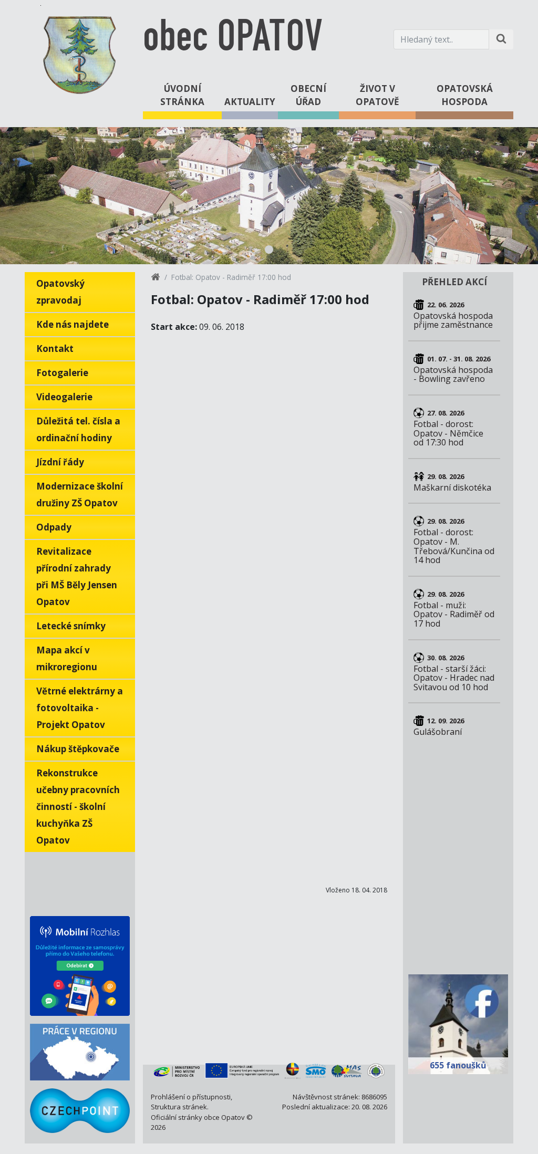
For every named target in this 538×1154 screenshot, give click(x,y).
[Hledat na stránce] (501, 39)
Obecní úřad (308, 95)
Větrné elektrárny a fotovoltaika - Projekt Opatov (79, 708)
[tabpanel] (269, 195)
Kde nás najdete (72, 324)
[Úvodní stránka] (155, 279)
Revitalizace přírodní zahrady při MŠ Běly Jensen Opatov (76, 576)
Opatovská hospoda (465, 95)
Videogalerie (64, 397)
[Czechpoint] (80, 1110)
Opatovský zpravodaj (60, 291)
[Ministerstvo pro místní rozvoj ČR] (176, 1070)
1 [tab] (269, 249)
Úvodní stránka (182, 95)
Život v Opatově (377, 95)
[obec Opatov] (79, 53)
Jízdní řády (60, 462)
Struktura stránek (179, 1106)
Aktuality (249, 102)
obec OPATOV (232, 39)
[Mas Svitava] (347, 1070)
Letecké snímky (71, 626)
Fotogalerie (62, 373)
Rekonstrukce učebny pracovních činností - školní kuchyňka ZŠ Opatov (78, 806)
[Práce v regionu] (80, 1052)
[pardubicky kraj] (292, 1071)
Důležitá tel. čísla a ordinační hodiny (78, 429)
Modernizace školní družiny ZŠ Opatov (79, 494)
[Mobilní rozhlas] (80, 966)
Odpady (53, 527)
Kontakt (55, 348)
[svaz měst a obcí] (316, 1071)
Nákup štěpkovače (77, 749)
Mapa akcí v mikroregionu (66, 658)
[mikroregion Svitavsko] (376, 1070)
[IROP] (242, 1070)
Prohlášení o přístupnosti (191, 1096)
